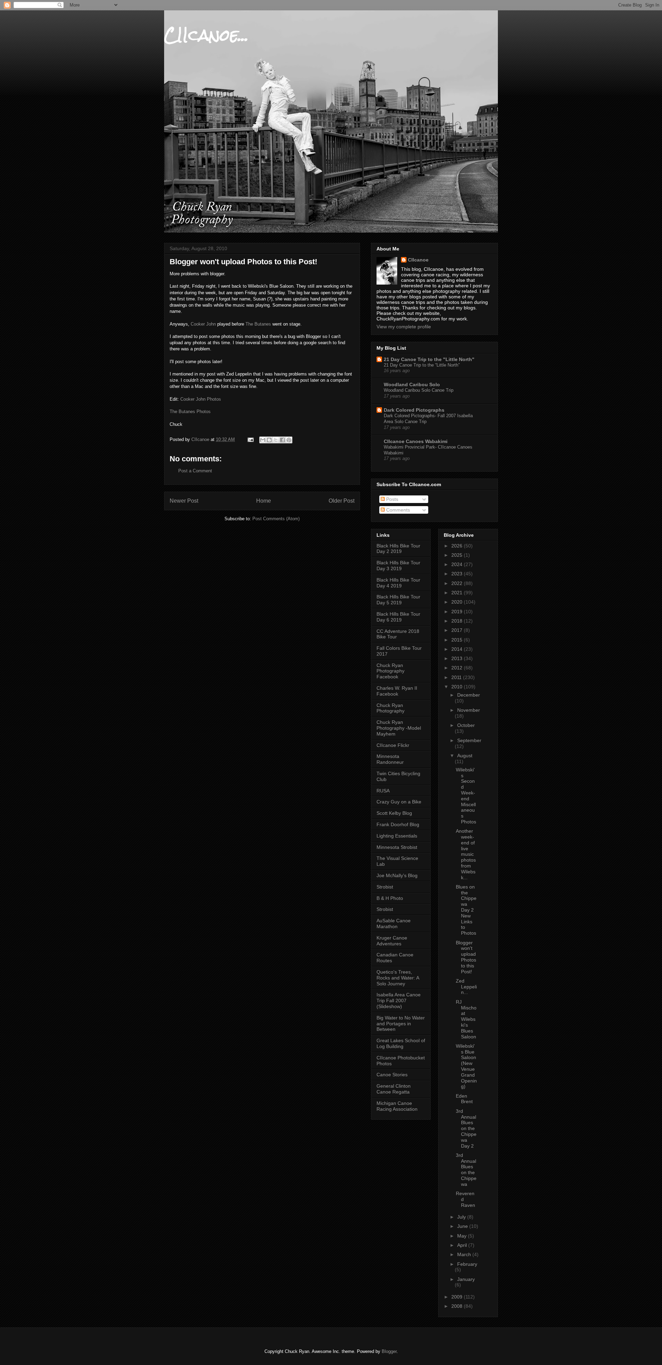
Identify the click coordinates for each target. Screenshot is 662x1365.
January (466, 1279)
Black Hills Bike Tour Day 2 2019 (398, 548)
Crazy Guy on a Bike (399, 801)
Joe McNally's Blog (397, 875)
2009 (457, 1297)
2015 (457, 640)
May (462, 1236)
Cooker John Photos (200, 399)
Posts (391, 499)
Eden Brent (464, 1099)
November (468, 710)
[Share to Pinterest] (288, 440)
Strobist (385, 887)
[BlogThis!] (269, 440)
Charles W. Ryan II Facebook (397, 691)
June (463, 1226)
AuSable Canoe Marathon (394, 923)
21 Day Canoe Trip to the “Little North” (422, 365)
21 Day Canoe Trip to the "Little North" (429, 359)
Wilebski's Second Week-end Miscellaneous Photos (466, 795)
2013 (457, 658)
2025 (457, 555)
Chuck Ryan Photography (390, 708)
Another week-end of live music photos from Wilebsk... (466, 854)
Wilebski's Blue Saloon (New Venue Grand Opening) (466, 1066)
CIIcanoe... (206, 35)
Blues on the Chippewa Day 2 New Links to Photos (466, 910)
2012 (457, 667)
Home (263, 501)
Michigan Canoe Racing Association (397, 1106)
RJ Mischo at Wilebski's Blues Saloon (466, 1019)
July (462, 1217)
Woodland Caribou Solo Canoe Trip (418, 390)
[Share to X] (275, 440)
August (464, 755)
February (467, 1264)
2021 (457, 592)
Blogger (389, 1351)
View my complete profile (404, 326)
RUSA (383, 790)
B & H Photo (390, 898)
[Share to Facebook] (282, 440)
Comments (397, 510)
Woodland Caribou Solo (412, 384)
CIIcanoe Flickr (393, 745)
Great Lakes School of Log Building (401, 1043)
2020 (457, 602)
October (466, 725)
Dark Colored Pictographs (414, 410)
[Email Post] (250, 439)
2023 (457, 573)
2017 (457, 630)
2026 (457, 545)
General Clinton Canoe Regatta (394, 1089)
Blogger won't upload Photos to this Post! (466, 957)
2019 (457, 611)
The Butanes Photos (190, 411)
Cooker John (203, 324)
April (462, 1245)
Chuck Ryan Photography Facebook (390, 671)
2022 (457, 583)
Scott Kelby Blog (394, 813)
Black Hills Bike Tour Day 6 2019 (398, 617)
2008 (457, 1306)
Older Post (341, 501)
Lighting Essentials (397, 836)
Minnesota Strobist (397, 847)
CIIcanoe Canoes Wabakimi (416, 441)
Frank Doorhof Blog (398, 824)
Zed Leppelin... (466, 986)
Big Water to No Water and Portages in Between (401, 1023)
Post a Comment (195, 470)
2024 (457, 564)
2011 (457, 677)
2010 (457, 686)
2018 (457, 621)
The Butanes (258, 324)
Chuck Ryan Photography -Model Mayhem (399, 728)
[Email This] (262, 440)
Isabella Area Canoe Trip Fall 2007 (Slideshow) (399, 1000)
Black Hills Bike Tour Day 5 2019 (398, 599)
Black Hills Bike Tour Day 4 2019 (398, 582)
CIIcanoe (418, 260)
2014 (457, 649)
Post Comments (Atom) (276, 518)
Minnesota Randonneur (390, 759)
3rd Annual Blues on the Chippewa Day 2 (466, 1128)
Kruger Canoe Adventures (392, 940)
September (469, 740)
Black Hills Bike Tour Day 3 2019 (398, 565)
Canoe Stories (392, 1074)
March (464, 1254)
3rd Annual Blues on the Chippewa (466, 1169)
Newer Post (184, 501)
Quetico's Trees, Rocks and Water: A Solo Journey (398, 977)
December (468, 695)
